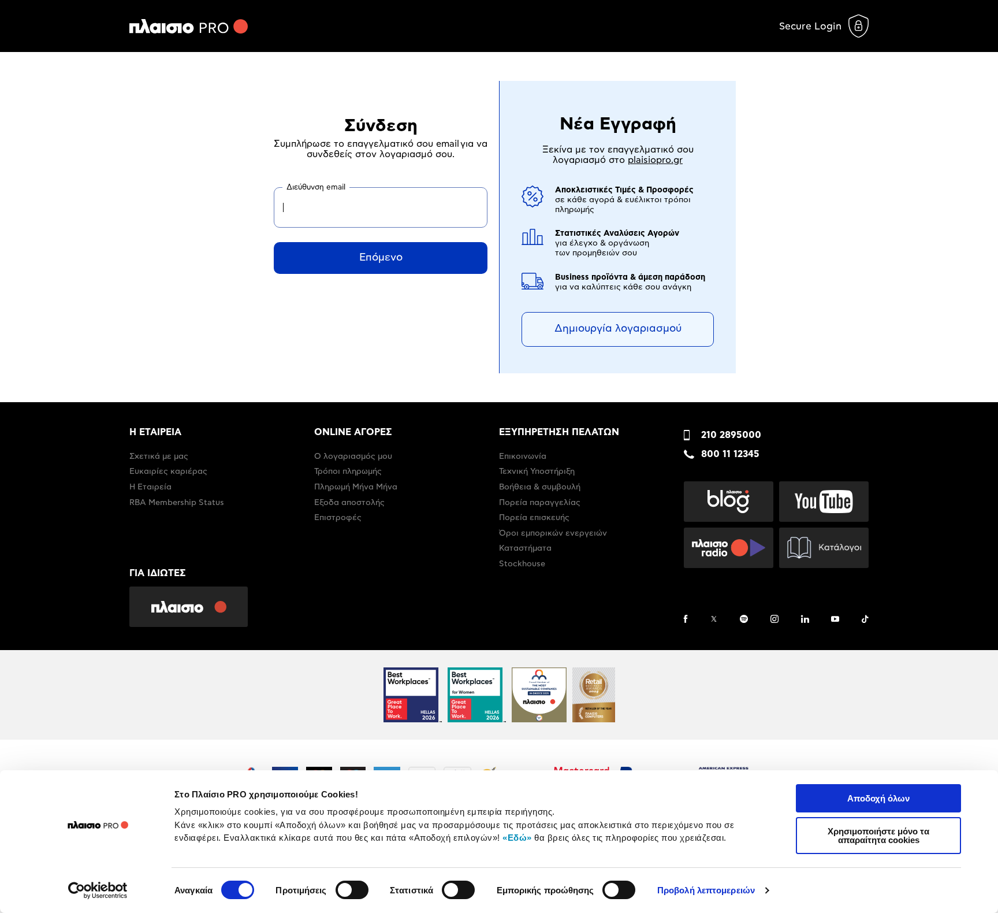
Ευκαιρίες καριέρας (168, 471)
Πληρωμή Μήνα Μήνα (355, 487)
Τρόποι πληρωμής (348, 471)
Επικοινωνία (522, 456)
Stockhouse (522, 564)
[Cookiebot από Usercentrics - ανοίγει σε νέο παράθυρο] (97, 890)
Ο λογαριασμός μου (353, 456)
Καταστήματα (525, 548)
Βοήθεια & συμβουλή (539, 487)
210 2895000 (731, 435)
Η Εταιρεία (150, 487)
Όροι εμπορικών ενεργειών (553, 533)
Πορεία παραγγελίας (539, 503)
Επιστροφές (338, 518)
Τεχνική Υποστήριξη (537, 471)
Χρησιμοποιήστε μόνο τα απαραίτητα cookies (878, 835)
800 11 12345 (730, 454)
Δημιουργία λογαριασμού (618, 329)
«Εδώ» (517, 838)
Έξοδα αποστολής (349, 503)
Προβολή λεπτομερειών (706, 890)
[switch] (352, 890)
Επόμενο (381, 258)
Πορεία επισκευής (534, 518)
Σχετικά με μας (158, 456)
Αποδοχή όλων (878, 798)
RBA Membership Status (176, 503)
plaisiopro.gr (655, 160)
